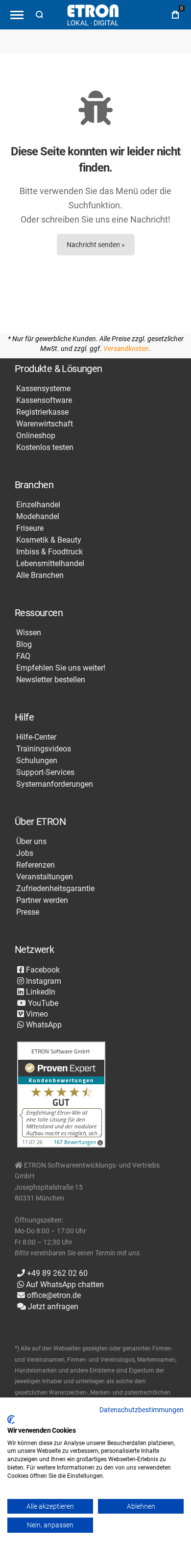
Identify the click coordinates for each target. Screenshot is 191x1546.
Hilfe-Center (36, 737)
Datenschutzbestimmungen (141, 1410)
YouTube (42, 1003)
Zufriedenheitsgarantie (55, 888)
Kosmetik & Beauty (48, 540)
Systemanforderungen (54, 784)
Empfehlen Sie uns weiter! (60, 668)
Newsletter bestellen (50, 679)
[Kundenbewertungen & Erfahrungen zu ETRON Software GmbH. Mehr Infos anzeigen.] (61, 1095)
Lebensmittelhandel (50, 563)
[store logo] (93, 14)
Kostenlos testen (44, 447)
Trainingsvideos (43, 749)
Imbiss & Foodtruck (49, 552)
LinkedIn (39, 992)
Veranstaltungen (44, 877)
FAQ (23, 656)
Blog (24, 644)
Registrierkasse (42, 412)
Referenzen (35, 865)
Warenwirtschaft (44, 424)
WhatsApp (43, 1024)
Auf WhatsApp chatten (64, 1284)
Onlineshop (35, 435)
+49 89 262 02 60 (56, 1273)
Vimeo (36, 1014)
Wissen (28, 632)
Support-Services (45, 772)
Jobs (24, 853)
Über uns (31, 841)
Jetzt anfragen (52, 1306)
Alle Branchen (40, 575)
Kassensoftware (44, 400)
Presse (27, 912)
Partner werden (42, 900)
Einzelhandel (38, 504)
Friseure (30, 528)
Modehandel (37, 516)
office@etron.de (53, 1295)
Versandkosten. (127, 348)
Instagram (42, 981)
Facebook (42, 969)
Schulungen (36, 760)
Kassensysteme (43, 388)
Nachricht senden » (96, 245)
